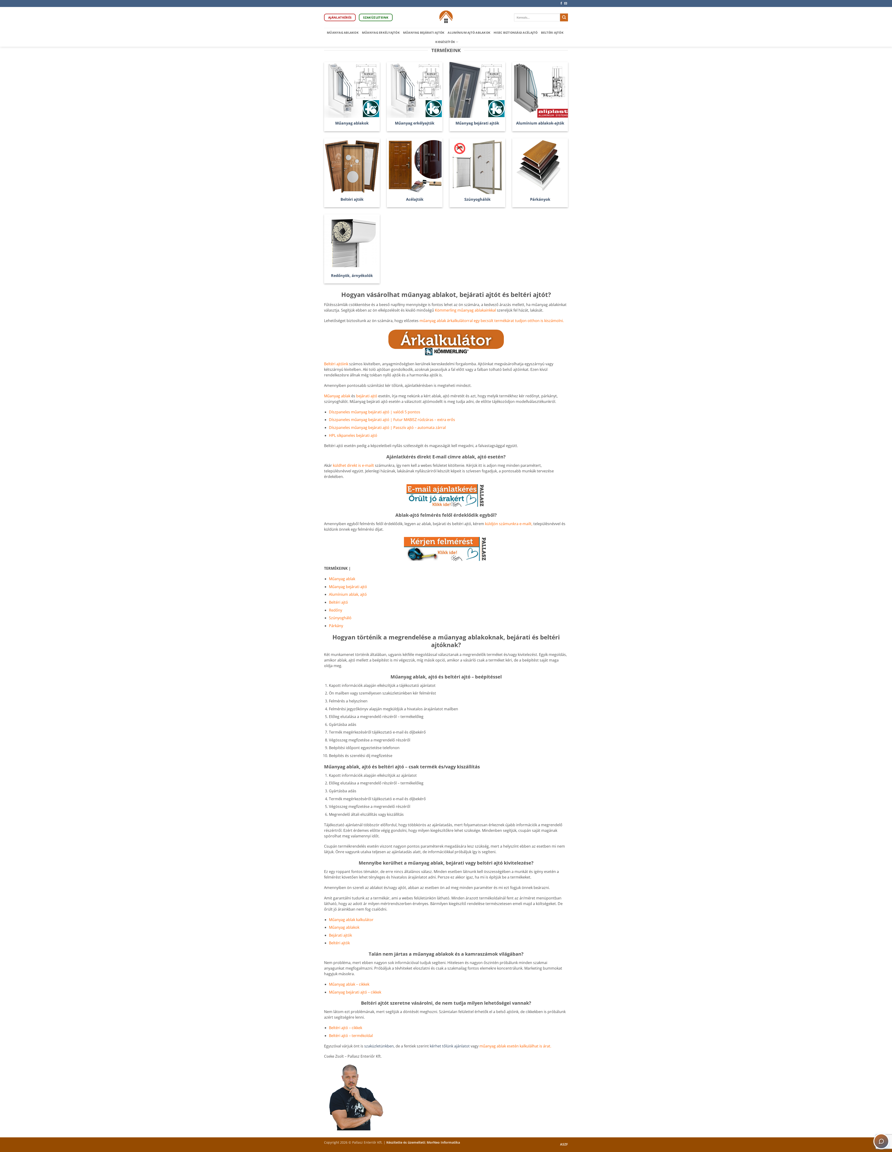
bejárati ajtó (367, 395)
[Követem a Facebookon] (561, 3)
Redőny (335, 610)
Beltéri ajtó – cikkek (345, 1027)
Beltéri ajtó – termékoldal (351, 1035)
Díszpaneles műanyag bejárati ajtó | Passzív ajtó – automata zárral (387, 427)
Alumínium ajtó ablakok (469, 32)
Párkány (336, 625)
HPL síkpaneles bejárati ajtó (353, 435)
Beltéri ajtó (338, 602)
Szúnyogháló (340, 617)
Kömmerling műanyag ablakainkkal (465, 310)
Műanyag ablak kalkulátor (351, 919)
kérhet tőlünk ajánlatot (450, 1046)
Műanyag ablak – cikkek (349, 984)
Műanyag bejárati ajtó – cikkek (355, 992)
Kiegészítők (445, 42)
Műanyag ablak (337, 395)
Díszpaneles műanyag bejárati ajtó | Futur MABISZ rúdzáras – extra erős (392, 419)
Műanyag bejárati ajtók (424, 32)
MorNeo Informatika (443, 1142)
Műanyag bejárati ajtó (348, 586)
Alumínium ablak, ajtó (348, 594)
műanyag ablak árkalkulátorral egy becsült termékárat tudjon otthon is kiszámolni (491, 320)
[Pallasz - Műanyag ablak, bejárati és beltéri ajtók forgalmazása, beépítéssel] (446, 17)
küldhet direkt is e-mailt (353, 465)
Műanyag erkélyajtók (381, 32)
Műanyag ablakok (343, 32)
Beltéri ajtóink (336, 363)
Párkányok (540, 199)
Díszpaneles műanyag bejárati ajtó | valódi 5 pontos (374, 412)
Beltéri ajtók (552, 32)
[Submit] (564, 17)
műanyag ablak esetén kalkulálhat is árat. (515, 1046)
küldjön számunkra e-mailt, (508, 523)
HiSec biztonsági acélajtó (516, 32)
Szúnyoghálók (477, 199)
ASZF (564, 1144)
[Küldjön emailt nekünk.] (565, 3)
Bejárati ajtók (340, 935)
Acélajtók (414, 199)
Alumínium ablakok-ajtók (540, 123)
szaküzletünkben (379, 1046)
